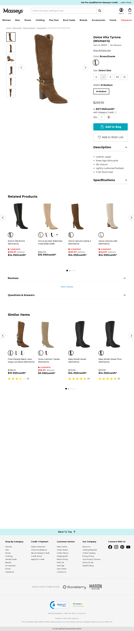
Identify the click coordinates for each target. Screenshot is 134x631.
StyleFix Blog (88, 566)
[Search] (100, 11)
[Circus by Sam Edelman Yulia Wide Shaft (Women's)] (52, 216)
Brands (83, 20)
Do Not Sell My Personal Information (67, 629)
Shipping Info (62, 556)
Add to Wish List (112, 137)
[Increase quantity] (109, 117)
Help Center (62, 547)
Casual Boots (41, 28)
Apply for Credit (37, 559)
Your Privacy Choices (91, 559)
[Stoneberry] (74, 587)
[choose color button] (96, 62)
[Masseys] (13, 11)
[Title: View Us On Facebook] (110, 547)
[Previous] (21, 67)
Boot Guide (69, 20)
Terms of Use (87, 562)
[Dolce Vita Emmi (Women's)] (21, 216)
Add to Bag (113, 126)
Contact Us (61, 572)
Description (102, 147)
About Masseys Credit (40, 553)
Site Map (60, 566)
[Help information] (115, 112)
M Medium (101, 91)
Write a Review (67, 287)
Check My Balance (39, 550)
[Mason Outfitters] (95, 587)
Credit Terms (36, 556)
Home (113, 20)
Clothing (40, 20)
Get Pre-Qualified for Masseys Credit (99, 2)
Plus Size (54, 20)
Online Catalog (88, 553)
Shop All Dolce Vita (102, 50)
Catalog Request (89, 550)
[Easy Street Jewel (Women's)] (82, 334)
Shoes (27, 20)
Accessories (98, 20)
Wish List (60, 562)
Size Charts (61, 569)
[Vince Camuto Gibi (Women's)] (112, 216)
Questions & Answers (21, 295)
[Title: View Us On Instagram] (116, 547)
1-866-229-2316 (69, 613)
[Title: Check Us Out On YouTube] (128, 547)
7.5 (103, 77)
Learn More (125, 2)
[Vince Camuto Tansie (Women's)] (52, 334)
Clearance (126, 20)
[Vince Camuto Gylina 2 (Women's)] (82, 216)
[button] (60, 605)
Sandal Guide (11, 559)
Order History (62, 553)
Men (17, 20)
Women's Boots (29, 28)
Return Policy (62, 559)
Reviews (13, 278)
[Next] (85, 67)
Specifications (104, 180)
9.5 (117, 77)
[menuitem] (6, 20)
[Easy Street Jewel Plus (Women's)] (112, 334)
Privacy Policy (88, 556)
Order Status (62, 550)
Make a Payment (38, 547)
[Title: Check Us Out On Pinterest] (122, 547)
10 (124, 77)
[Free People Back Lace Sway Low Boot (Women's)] (21, 334)
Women (6, 20)
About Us (86, 547)
